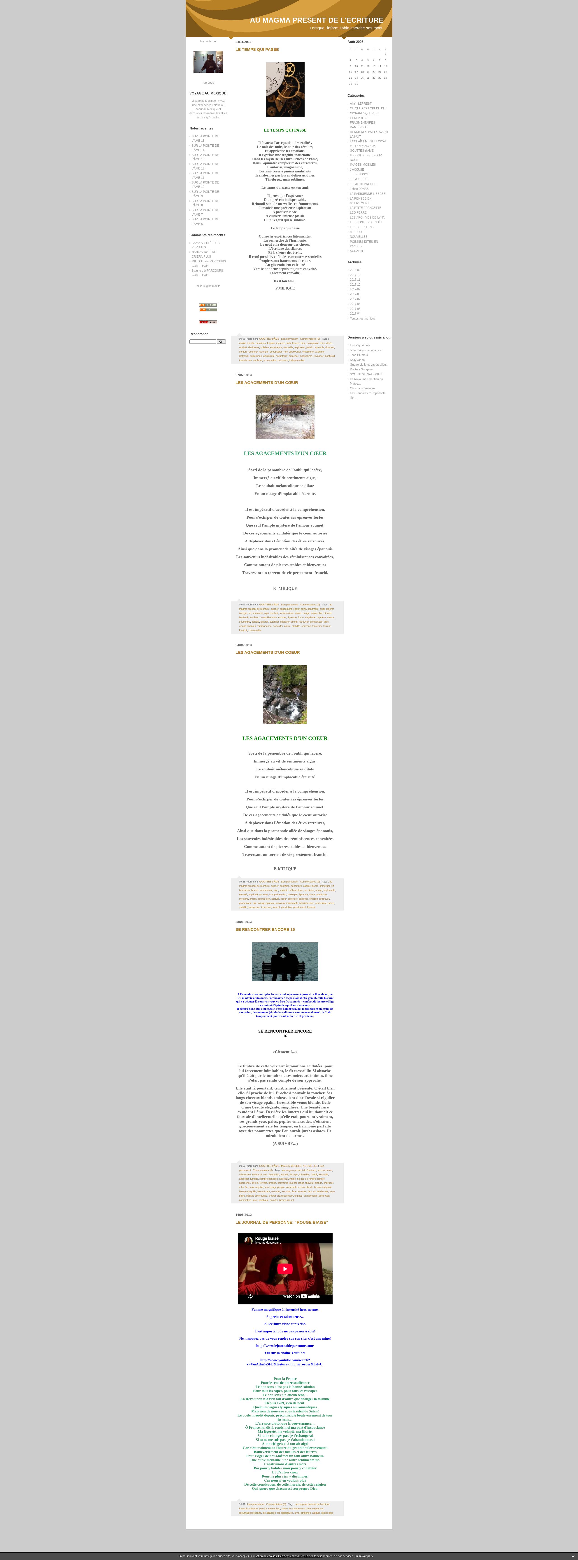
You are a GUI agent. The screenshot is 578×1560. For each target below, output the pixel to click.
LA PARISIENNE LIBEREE (368, 193)
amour (330, 617)
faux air (312, 1191)
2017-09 (355, 289)
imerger (243, 613)
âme (303, 343)
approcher (244, 1182)
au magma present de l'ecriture (299, 1170)
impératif (243, 617)
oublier (306, 886)
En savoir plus (363, 1556)
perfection (324, 1195)
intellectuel (322, 1191)
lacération (244, 890)
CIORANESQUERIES (364, 113)
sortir (303, 608)
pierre (287, 626)
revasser (318, 356)
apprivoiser (295, 351)
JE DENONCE (359, 174)
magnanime (306, 356)
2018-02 (355, 270)
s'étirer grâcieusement (281, 1195)
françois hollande (248, 1508)
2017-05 (355, 309)
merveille (288, 347)
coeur (296, 608)
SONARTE (357, 251)
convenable (255, 630)
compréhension (268, 617)
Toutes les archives (362, 318)
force (301, 617)
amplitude (310, 617)
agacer (274, 608)
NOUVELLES (359, 236)
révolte (250, 343)
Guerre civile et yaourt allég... (369, 364)
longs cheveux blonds (310, 1182)
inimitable (304, 1174)
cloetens (197, 252)
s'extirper (293, 894)
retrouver (304, 621)
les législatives (285, 1512)
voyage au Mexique (204, 100)
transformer (245, 360)
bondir (314, 1174)
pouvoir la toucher (287, 1182)
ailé (254, 903)
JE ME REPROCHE (363, 184)
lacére (315, 886)
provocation (269, 360)
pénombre (313, 608)
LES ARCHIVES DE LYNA (367, 217)
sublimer (257, 360)
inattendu (244, 356)
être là (255, 1182)
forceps (294, 1174)
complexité (313, 343)
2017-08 (355, 294)
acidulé (243, 347)
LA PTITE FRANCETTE (365, 207)
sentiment (257, 613)
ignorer (264, 621)
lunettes (302, 1191)
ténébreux (253, 347)
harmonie (319, 347)
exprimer (319, 351)
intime (292, 1178)
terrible (263, 1182)
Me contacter (208, 41)
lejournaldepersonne (250, 1512)
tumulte (254, 1178)
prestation (286, 907)
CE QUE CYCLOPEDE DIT (368, 108)
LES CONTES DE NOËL (366, 222)
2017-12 (355, 275)
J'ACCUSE (357, 169)
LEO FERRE (358, 212)
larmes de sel (286, 1200)
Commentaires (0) (310, 338)
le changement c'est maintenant (306, 1508)
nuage (306, 613)
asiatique (263, 1200)
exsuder (275, 1191)
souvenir (280, 903)
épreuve (292, 617)
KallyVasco (357, 360)
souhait (274, 613)
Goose (196, 243)
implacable (316, 613)
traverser (317, 626)
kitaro (285, 1508)
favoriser (263, 351)
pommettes (245, 1200)
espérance (276, 347)
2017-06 (355, 304)
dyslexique (327, 1512)
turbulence (256, 356)
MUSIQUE (357, 232)
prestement (299, 907)
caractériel (281, 356)
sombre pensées (268, 1178)
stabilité (296, 626)
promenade (316, 621)
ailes (326, 621)
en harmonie (310, 1195)
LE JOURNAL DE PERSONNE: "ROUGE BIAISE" (281, 1222)
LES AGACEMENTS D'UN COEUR (267, 652)
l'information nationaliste (365, 350)
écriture (243, 351)
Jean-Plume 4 (359, 355)
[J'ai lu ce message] (573, 1556)
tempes (298, 1195)
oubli (322, 608)
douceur (329, 347)
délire (329, 343)
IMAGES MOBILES (363, 164)
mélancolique (287, 613)
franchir (243, 630)
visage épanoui (247, 626)
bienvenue (254, 907)
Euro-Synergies (360, 345)
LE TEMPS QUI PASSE (257, 49)
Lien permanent (289, 338)
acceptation (276, 351)
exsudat (286, 1191)
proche (272, 1182)
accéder (254, 617)
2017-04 (355, 313)
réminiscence (264, 626)
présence (283, 360)
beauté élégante (323, 1187)
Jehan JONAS (359, 189)
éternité (328, 613)
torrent (327, 626)
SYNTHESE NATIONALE (366, 374)
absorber (244, 1178)
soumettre (244, 621)
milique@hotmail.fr (208, 286)
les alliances (269, 1512)
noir (286, 351)
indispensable (296, 360)
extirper (282, 617)
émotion (313, 898)
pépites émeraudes (256, 1195)
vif (250, 613)
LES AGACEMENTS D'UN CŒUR (266, 382)
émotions (261, 343)
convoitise (320, 903)
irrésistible (291, 1187)
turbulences (293, 343)
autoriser (293, 356)
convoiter (278, 626)
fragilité (271, 343)
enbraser (328, 1182)
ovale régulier (256, 1187)
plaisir (309, 347)
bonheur (253, 351)
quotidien (284, 886)
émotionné (308, 351)
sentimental (266, 890)
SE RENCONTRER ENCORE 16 (265, 929)
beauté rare (263, 1191)
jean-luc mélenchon (269, 1508)
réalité (242, 343)
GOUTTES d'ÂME (362, 150)
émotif (294, 621)
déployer (284, 621)
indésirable (292, 903)
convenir (306, 626)
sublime (265, 347)
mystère (280, 343)
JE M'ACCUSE (360, 179)
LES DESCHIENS (362, 227)
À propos (208, 82)
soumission (264, 898)
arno (296, 1512)
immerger (325, 886)
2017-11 (355, 279)
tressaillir (323, 1174)
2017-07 (355, 299)
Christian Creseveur (363, 388)
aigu (266, 613)
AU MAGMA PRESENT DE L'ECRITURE (316, 20)
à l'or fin (243, 1187)
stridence (306, 1512)
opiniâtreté (269, 356)
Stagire (196, 270)
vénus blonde (305, 1187)
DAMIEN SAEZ (360, 127)
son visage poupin (274, 1187)
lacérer (330, 608)
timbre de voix (260, 1174)
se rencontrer (324, 1170)
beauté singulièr (247, 1191)
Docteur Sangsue (361, 369)
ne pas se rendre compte (311, 1178)
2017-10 (355, 284)
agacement (286, 608)
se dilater (309, 890)
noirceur (283, 1178)
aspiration (299, 347)
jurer (255, 1200)
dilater (298, 613)
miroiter (274, 1200)
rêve (322, 343)
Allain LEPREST (361, 103)
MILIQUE (198, 261)
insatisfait (330, 356)
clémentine (245, 1174)
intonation (274, 1174)
